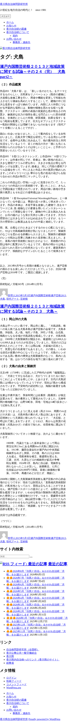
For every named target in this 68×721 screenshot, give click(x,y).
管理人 (11, 295)
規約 (15, 35)
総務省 (10, 663)
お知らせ (11, 25)
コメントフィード (16, 684)
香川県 (10, 656)
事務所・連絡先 (21, 42)
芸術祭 (24, 298)
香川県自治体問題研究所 (14, 4)
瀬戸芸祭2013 (58, 295)
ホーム (10, 22)
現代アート (12, 298)
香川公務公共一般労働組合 (21, 653)
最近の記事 (57, 564)
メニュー (5, 16)
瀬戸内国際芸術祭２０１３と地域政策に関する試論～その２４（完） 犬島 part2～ (32, 71)
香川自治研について (17, 32)
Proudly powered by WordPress (44, 719)
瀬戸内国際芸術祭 (41, 295)
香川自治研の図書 (16, 29)
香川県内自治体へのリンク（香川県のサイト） (32, 659)
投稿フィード (14, 681)
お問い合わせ (14, 39)
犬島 (2, 298)
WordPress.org (13, 687)
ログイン (11, 677)
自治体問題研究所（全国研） (22, 649)
